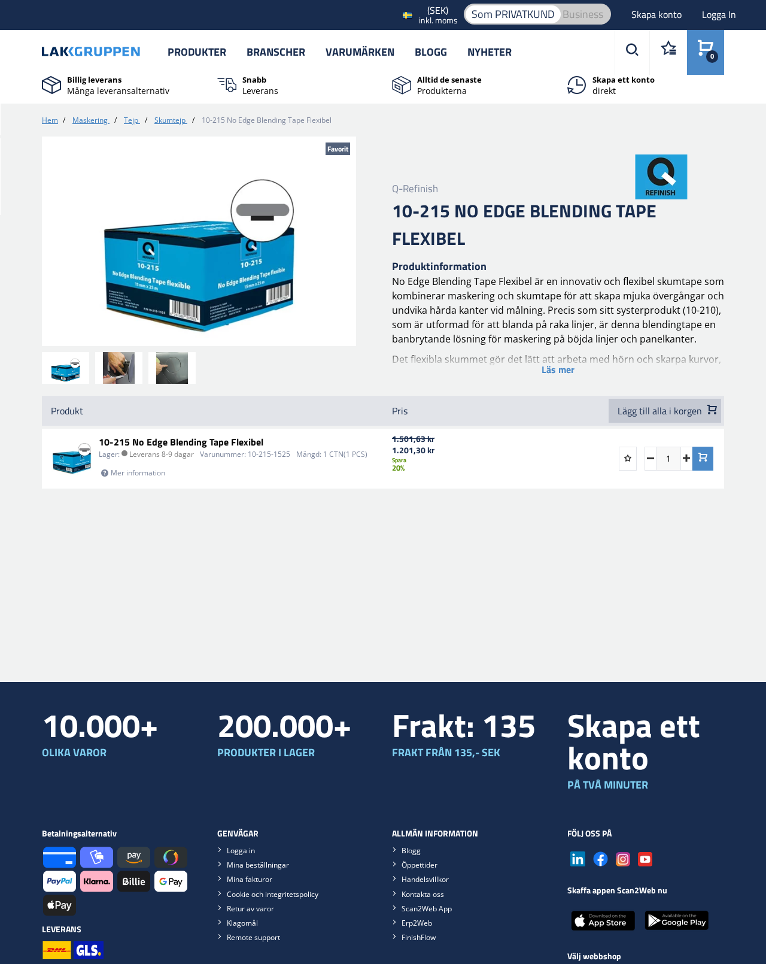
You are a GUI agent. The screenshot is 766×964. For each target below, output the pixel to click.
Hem (50, 120)
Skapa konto (657, 14)
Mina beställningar (258, 865)
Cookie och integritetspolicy (272, 894)
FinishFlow (419, 937)
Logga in (241, 850)
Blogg (431, 52)
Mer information (138, 473)
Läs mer (558, 369)
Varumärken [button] (360, 52)
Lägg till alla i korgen (661, 411)
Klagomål (242, 923)
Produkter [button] (197, 52)
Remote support (253, 937)
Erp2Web (417, 923)
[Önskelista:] (668, 52)
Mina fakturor (249, 879)
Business (583, 14)
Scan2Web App (427, 909)
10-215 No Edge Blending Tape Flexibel (181, 442)
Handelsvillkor (425, 879)
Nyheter (489, 52)
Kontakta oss (423, 894)
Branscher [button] (276, 52)
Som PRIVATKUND (513, 14)
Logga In (719, 14)
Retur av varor (250, 909)
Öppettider (419, 865)
